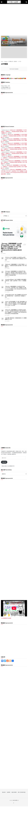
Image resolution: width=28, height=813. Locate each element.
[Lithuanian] (16, 78)
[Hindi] (9, 78)
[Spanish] (20, 78)
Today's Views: (4, 85)
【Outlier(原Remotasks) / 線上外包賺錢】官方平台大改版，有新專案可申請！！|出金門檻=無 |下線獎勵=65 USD (16, 296)
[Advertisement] (14, 19)
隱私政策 (4, 792)
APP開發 (19, 61)
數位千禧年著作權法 (22, 792)
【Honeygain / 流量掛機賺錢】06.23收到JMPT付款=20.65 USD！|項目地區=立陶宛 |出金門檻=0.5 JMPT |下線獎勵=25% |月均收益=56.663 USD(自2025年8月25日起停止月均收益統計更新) (16, 273)
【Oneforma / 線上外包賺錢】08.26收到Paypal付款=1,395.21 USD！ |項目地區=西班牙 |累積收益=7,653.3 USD (16, 258)
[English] (5, 78)
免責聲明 (8, 792)
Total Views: (3, 88)
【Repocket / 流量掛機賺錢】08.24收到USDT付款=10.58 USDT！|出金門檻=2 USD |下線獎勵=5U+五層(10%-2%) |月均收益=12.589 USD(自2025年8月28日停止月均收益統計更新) (16, 288)
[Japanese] (12, 78)
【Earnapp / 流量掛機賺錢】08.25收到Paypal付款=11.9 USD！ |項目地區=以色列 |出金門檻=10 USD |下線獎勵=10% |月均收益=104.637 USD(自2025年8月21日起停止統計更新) (11, 248)
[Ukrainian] (23, 78)
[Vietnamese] (25, 78)
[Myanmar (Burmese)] (19, 78)
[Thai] (22, 78)
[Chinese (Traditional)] (3, 78)
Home (2, 61)
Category (5, 61)
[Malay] (17, 78)
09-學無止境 (4, 40)
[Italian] (11, 78)
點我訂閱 (4, 462)
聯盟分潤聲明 (14, 792)
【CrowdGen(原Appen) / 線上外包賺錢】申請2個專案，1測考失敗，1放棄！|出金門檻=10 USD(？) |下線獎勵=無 (16, 281)
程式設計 (15, 61)
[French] (6, 78)
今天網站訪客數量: (5, 87)
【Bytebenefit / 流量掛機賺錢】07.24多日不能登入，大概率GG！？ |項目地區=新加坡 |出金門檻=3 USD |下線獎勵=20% (14, 131)
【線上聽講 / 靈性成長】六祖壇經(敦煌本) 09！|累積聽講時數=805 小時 (16, 318)
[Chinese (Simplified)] (2, 78)
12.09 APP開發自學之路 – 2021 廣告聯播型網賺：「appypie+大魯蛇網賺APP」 (12, 42)
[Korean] (14, 78)
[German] (8, 78)
